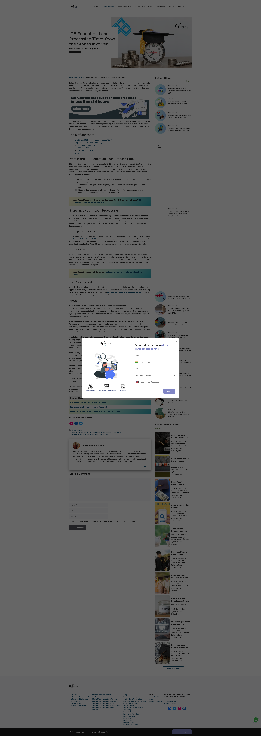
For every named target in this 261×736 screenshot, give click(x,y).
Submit (169, 391)
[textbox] (138, 382)
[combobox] (137, 362)
